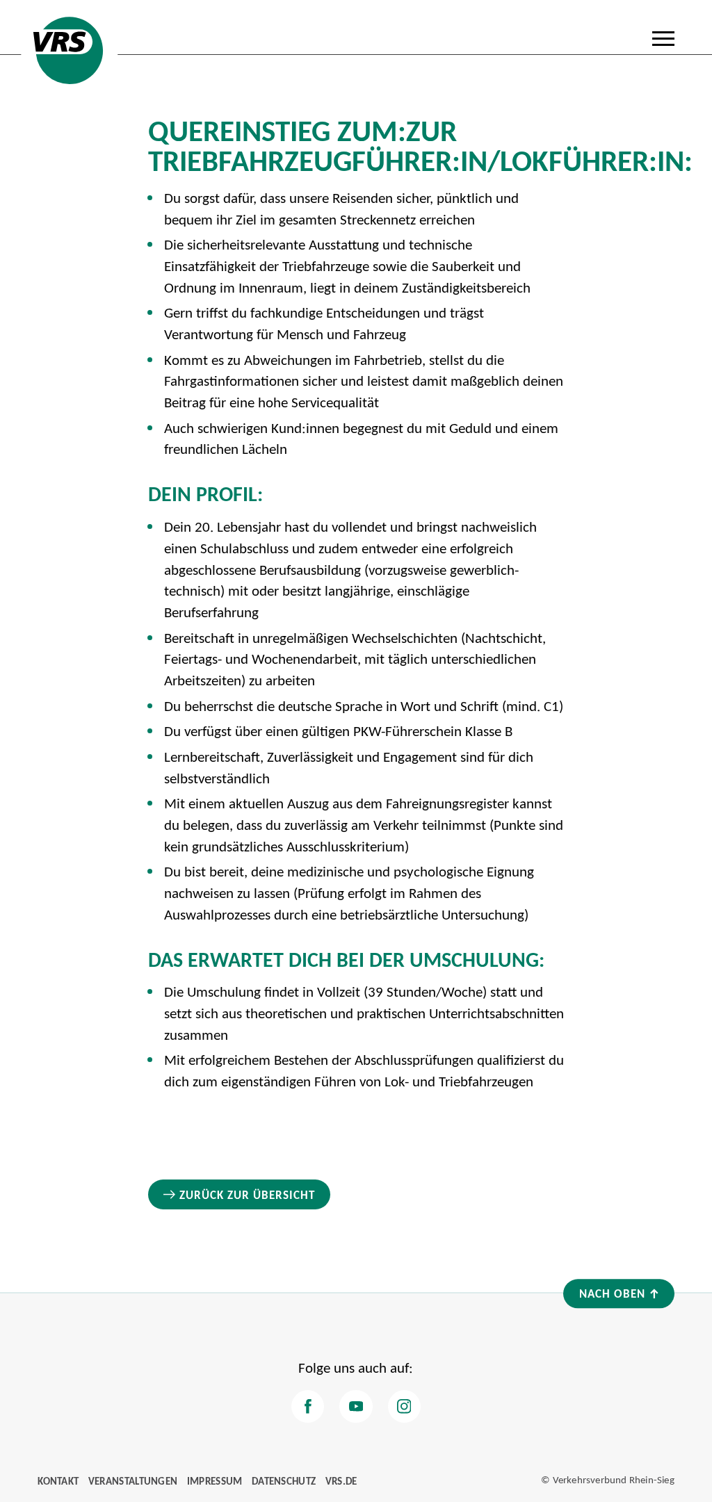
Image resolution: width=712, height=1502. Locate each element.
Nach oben (612, 1293)
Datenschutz (284, 1480)
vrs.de (341, 1480)
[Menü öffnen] (663, 38)
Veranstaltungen (133, 1480)
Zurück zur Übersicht (247, 1194)
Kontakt (58, 1480)
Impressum (215, 1480)
